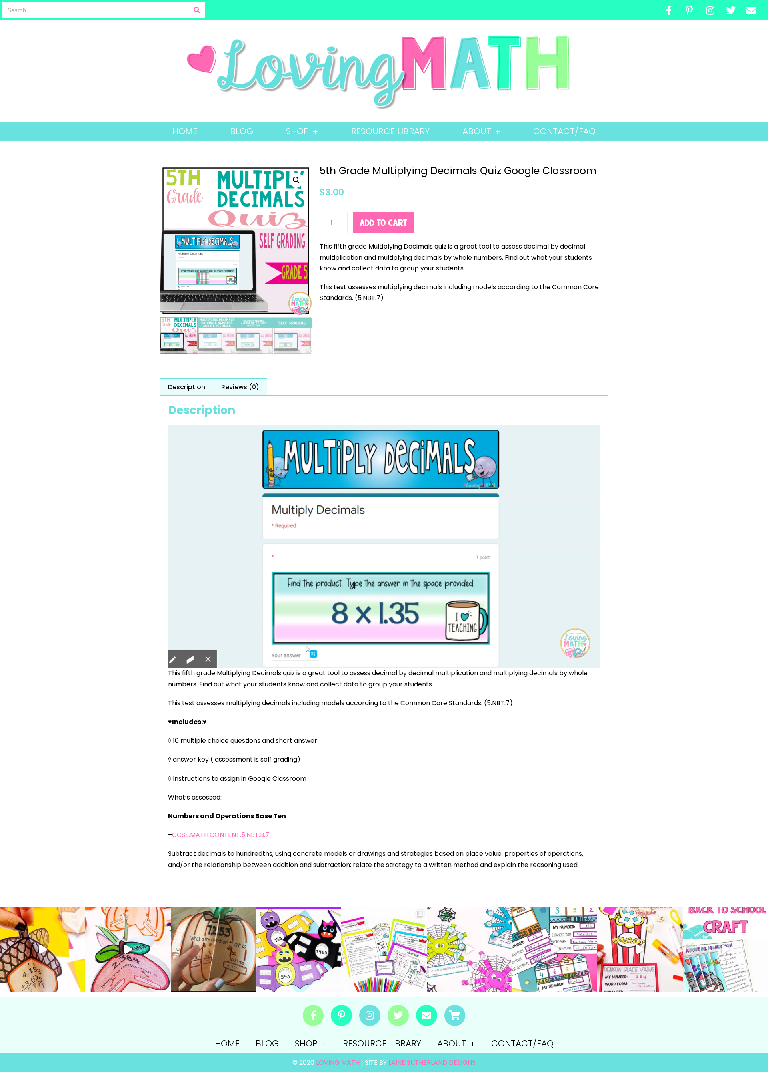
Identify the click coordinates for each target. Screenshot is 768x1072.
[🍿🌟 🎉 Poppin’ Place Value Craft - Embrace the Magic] (639, 949)
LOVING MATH (338, 1062)
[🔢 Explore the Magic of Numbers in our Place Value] (554, 949)
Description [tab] (186, 387)
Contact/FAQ (564, 131)
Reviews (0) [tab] (240, 387)
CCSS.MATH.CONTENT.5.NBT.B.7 (220, 834)
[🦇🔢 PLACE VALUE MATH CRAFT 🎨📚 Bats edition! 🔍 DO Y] (298, 949)
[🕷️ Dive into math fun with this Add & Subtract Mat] (469, 949)
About (476, 131)
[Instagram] (710, 10)
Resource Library (390, 131)
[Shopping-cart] (455, 1015)
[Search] (196, 10)
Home (184, 131)
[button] (296, 180)
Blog (241, 131)
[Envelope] (751, 10)
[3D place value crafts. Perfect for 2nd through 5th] (127, 949)
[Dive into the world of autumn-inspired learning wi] (42, 949)
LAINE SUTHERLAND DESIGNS (432, 1062)
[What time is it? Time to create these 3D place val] (213, 949)
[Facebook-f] (669, 10)
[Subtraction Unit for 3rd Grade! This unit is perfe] (383, 949)
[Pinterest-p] (689, 10)
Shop (297, 131)
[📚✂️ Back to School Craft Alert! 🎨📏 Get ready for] (725, 949)
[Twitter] (731, 10)
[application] (384, 546)
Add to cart (383, 222)
